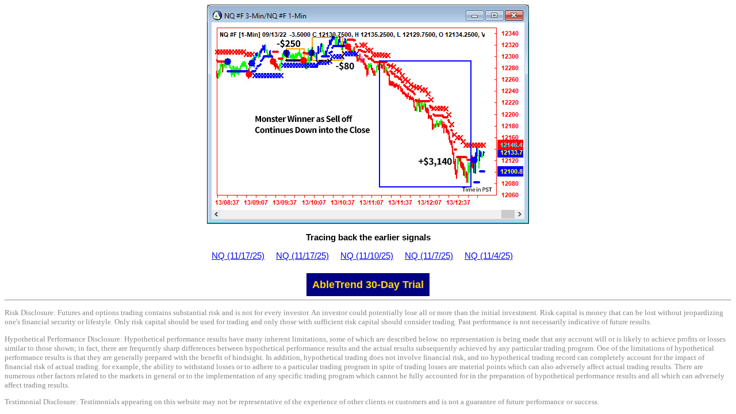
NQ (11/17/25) (238, 255)
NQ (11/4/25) (489, 255)
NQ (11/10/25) (366, 255)
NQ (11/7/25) (429, 255)
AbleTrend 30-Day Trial (368, 284)
